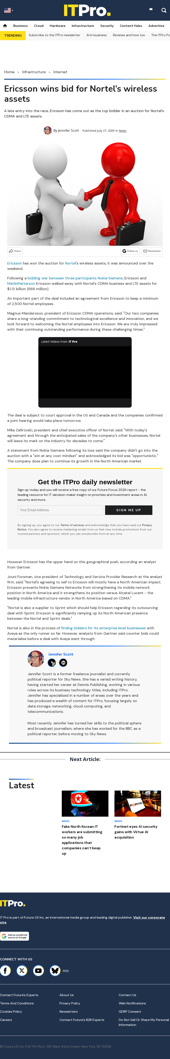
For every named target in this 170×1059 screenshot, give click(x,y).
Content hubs (131, 26)
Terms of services (73, 525)
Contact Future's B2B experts (82, 1020)
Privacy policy (70, 1003)
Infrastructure (83, 26)
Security (107, 26)
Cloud (39, 26)
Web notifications (132, 1003)
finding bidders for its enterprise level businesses (103, 628)
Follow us (132, 251)
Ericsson (14, 263)
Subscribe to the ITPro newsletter (54, 35)
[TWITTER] (53, 662)
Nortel (70, 263)
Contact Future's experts (19, 995)
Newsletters (69, 1011)
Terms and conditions (17, 1003)
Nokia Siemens (110, 278)
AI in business (96, 35)
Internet (60, 71)
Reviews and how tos (129, 35)
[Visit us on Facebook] (5, 971)
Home (9, 71)
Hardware (58, 26)
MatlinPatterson (21, 283)
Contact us (127, 995)
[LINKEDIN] (64, 662)
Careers (6, 1020)
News (122, 131)
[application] (85, 372)
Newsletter (154, 251)
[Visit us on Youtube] (38, 971)
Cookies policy (11, 1011)
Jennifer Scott (68, 130)
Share (17, 251)
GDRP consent (130, 1011)
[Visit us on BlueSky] (53, 971)
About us (67, 995)
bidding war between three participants (62, 278)
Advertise (156, 26)
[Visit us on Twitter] (22, 971)
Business (20, 26)
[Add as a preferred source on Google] (14, 936)
